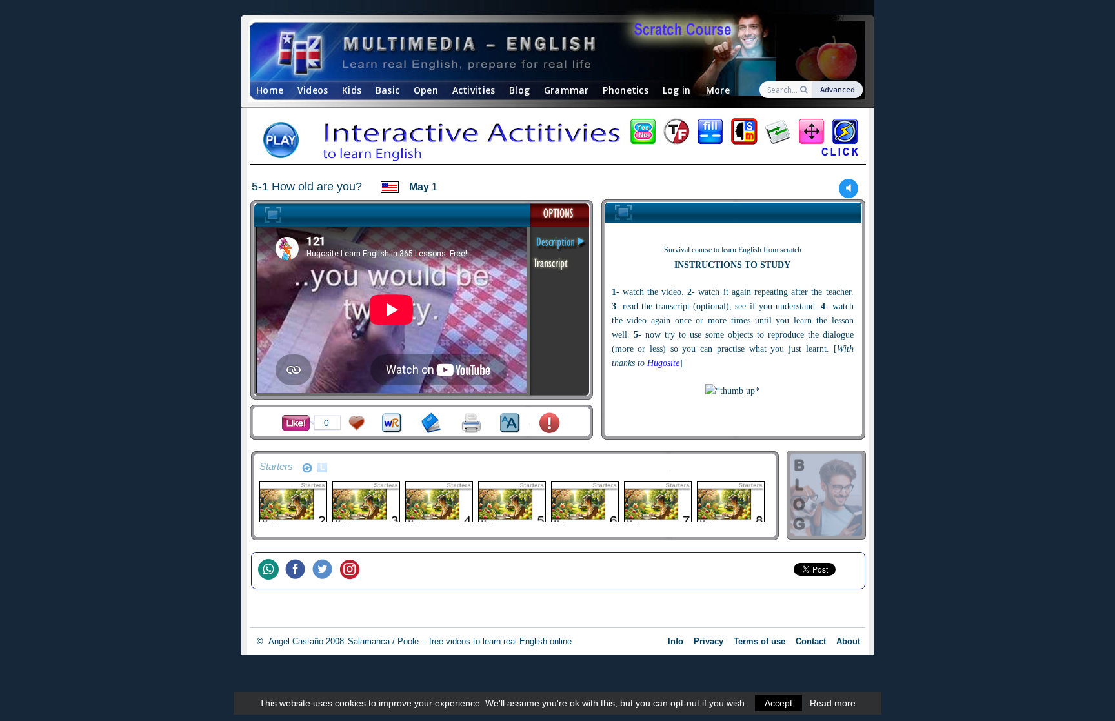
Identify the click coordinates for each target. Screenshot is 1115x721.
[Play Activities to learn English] (557, 141)
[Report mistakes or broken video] (549, 423)
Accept (778, 703)
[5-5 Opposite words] (511, 504)
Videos (312, 90)
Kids (351, 90)
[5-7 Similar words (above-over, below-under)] (657, 504)
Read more (833, 703)
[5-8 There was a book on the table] (730, 504)
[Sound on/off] (849, 188)
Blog (519, 90)
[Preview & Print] (471, 423)
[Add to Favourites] (356, 423)
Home (269, 90)
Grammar (566, 90)
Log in (677, 90)
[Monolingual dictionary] (431, 423)
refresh (307, 468)
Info (675, 641)
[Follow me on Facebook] (298, 570)
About (848, 641)
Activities (474, 90)
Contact (811, 641)
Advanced (837, 89)
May (419, 186)
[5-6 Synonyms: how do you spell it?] (584, 504)
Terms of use (759, 641)
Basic (387, 90)
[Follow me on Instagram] (353, 570)
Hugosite (663, 363)
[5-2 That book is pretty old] (292, 504)
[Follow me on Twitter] (325, 570)
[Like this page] (296, 423)
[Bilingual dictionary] (392, 423)
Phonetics (625, 90)
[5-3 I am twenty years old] (365, 504)
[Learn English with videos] (546, 52)
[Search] (805, 90)
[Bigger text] (510, 423)
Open (426, 90)
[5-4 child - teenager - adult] (438, 504)
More (718, 90)
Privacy (708, 641)
